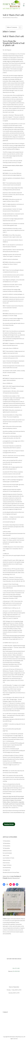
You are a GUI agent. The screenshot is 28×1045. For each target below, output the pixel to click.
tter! (18, 878)
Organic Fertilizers (7, 865)
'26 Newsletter (6, 848)
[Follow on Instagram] (13, 997)
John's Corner (6, 855)
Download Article (9, 824)
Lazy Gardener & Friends (8, 858)
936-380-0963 (16, 971)
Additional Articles (7, 850)
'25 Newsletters (6, 845)
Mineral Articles (6, 860)
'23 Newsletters (6, 841)
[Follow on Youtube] (18, 997)
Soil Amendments (7, 867)
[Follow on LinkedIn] (15, 997)
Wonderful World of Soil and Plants (10, 17)
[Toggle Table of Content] (19, 27)
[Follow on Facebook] (10, 997)
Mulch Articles (6, 862)
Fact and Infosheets (7, 853)
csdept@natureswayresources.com (14, 966)
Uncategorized (6, 870)
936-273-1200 (15, 968)
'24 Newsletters (6, 843)
